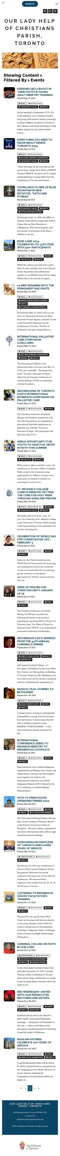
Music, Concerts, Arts (29, 704)
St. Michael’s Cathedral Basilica (33, 307)
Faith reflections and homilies (33, 959)
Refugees (35, 1010)
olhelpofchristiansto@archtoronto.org (30, 1119)
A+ (45, 11)
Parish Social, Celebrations (31, 1057)
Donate (30, 4)
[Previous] (21, 1088)
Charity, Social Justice (29, 656)
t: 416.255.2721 (30, 1116)
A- (50, 11)
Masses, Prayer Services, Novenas (33, 300)
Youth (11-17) (25, 259)
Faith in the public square (31, 212)
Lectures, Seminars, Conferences (34, 158)
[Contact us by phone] (57, 3)
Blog (22, 154)
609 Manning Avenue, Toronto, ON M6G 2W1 (30, 1112)
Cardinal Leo (25, 660)
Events (45, 107)
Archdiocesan (36, 103)
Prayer (49, 507)
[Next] (39, 1088)
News (22, 103)
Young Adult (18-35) (28, 107)
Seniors (23, 358)
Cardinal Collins (38, 962)
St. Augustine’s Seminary (41, 813)
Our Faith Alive (26, 857)
